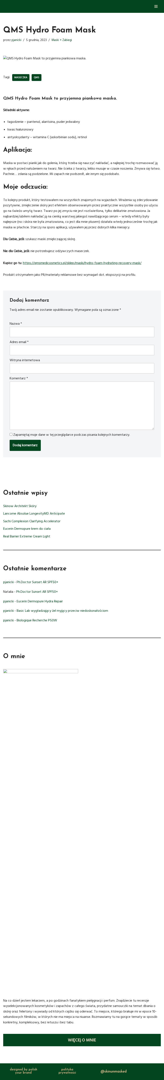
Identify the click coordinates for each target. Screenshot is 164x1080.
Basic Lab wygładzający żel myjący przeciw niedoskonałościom (62, 610)
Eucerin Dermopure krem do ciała (27, 528)
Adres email (19, 342)
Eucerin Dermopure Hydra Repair (40, 601)
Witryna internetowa (25, 360)
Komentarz (19, 378)
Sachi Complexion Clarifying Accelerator (31, 521)
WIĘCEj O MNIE (82, 1040)
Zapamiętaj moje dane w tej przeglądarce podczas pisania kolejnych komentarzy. (71, 434)
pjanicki (16, 40)
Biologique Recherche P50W (37, 620)
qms (36, 77)
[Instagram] (95, 1070)
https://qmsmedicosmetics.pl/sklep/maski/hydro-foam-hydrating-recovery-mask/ (82, 263)
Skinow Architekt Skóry (20, 506)
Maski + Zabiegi (61, 40)
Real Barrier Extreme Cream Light (26, 536)
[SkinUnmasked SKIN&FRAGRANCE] (16, 6)
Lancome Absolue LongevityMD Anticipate (34, 513)
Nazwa (16, 323)
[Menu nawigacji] (156, 6)
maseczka (20, 77)
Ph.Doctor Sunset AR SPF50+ (37, 582)
